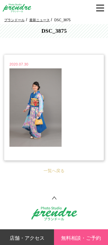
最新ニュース (39, 20)
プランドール (14, 20)
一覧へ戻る (54, 170)
